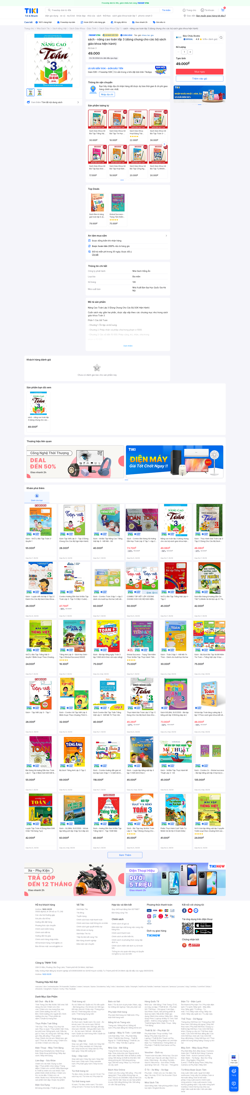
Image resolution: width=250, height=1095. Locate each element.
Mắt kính (131, 1015)
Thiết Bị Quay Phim (196, 1062)
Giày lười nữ (93, 1049)
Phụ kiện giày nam (84, 1064)
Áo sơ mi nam (88, 1024)
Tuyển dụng (82, 916)
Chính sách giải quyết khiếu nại (89, 927)
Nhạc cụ (127, 1062)
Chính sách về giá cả (120, 924)
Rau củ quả (44, 1029)
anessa (173, 986)
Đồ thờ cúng (118, 1062)
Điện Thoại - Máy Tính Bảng (49, 1048)
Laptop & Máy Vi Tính (164, 1018)
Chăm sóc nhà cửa (51, 1043)
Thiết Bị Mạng (122, 1040)
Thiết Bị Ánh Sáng (197, 1053)
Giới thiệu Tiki (82, 909)
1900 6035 (46, 974)
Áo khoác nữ (91, 1007)
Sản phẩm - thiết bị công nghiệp (161, 1019)
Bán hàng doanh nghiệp (86, 940)
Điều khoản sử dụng (85, 930)
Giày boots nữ (81, 1049)
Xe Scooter (167, 1075)
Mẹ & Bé (160, 1014)
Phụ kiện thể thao (197, 1027)
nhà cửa (91, 15)
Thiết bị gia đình (57, 1088)
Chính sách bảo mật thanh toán (89, 920)
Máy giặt (189, 1009)
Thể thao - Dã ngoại (156, 1009)
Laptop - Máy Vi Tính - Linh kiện (124, 1032)
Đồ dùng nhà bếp (42, 1088)
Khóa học (167, 1055)
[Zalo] (196, 910)
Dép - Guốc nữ (90, 1044)
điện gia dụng (51, 15)
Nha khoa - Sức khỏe (160, 1062)
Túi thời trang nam (81, 1081)
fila (67, 989)
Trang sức (112, 1025)
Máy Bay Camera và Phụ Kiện (197, 1063)
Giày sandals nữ (86, 1046)
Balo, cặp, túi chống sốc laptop (125, 1006)
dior (45, 986)
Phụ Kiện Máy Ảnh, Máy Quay (193, 1051)
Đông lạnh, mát (53, 1031)
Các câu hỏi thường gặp (45, 915)
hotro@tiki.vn (56, 943)
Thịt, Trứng (48, 1027)
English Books (159, 1088)
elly (108, 986)
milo (113, 986)
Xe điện (169, 1073)
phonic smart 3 (145, 15)
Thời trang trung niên (85, 1014)
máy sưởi (185, 1073)
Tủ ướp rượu (208, 1014)
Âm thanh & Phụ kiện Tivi (191, 1005)
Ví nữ (98, 1074)
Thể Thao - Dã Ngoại (191, 1019)
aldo (128, 986)
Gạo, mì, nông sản (48, 1033)
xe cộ (62, 15)
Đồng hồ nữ (122, 1025)
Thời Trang (167, 1005)
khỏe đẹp (81, 15)
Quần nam (88, 1022)
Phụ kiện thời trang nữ (117, 1015)
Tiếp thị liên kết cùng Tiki (87, 937)
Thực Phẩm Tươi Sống (46, 1023)
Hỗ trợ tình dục (56, 1077)
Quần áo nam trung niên (87, 1033)
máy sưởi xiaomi (200, 1082)
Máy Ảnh (203, 1065)
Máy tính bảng (47, 1055)
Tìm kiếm (166, 10)
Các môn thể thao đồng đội (198, 1033)
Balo (110, 1005)
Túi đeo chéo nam (86, 1084)
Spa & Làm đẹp (162, 1058)
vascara (38, 986)
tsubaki (73, 989)
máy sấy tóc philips (199, 1075)
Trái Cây (38, 1027)
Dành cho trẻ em (48, 1038)
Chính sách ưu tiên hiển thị (122, 936)
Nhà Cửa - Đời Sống (118, 1048)
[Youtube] (190, 910)
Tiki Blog (80, 913)
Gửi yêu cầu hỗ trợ (42, 918)
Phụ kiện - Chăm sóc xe (155, 1073)
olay (187, 986)
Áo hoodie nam (83, 1027)
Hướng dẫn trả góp (43, 936)
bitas (208, 986)
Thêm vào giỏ (199, 78)
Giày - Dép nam (80, 1056)
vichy (62, 989)
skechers (120, 986)
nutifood (142, 986)
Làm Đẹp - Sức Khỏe (45, 1060)
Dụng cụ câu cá (193, 1031)
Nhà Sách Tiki (152, 1082)
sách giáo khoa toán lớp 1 (124, 15)
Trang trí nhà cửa (115, 1051)
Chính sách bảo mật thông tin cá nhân (92, 923)
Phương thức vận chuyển (45, 925)
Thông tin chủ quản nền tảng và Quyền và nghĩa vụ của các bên (128, 952)
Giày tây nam (89, 1059)
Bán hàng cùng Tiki (120, 913)
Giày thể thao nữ (202, 1038)
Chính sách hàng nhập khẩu (46, 939)
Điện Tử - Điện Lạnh (191, 1001)
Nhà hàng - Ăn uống (158, 1060)
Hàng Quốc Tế (152, 1001)
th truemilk (64, 986)
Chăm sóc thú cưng (116, 1073)
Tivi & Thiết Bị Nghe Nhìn (159, 1022)
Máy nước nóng (196, 1011)
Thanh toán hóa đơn (153, 1055)
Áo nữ (74, 1005)
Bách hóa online (157, 1016)
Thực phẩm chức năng (49, 1066)
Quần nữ (89, 1005)
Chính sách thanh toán (121, 933)
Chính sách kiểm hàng (44, 929)
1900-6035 (47, 909)
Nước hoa (45, 1077)
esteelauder (53, 986)
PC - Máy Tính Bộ (119, 1043)
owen (79, 986)
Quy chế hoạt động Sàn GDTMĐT (126, 909)
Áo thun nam (77, 1022)
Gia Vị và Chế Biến (120, 1077)
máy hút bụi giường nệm (196, 1083)
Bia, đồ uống (44, 1036)
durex (93, 986)
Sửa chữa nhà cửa (120, 1053)
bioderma (101, 986)
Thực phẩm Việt (57, 1029)
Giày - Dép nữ (79, 1041)
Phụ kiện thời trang (117, 1012)
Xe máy (152, 1075)
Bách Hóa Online (116, 1070)
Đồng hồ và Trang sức (119, 1022)
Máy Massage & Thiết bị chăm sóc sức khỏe (51, 1069)
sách (99, 15)
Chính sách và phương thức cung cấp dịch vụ (127, 941)
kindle (150, 986)
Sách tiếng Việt (151, 1086)
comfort (201, 986)
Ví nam (74, 1084)
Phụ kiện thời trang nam (123, 1016)
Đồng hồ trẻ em (135, 1028)
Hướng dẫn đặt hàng (43, 922)
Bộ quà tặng (120, 1084)
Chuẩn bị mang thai (49, 1018)
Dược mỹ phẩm (58, 1080)
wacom (165, 986)
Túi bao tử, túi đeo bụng (94, 1087)
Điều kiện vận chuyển (85, 944)
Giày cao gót (77, 1044)
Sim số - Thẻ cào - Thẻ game (166, 1065)
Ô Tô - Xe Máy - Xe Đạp (156, 1070)
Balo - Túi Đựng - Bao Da (196, 1058)
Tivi (187, 1011)
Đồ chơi (61, 1005)
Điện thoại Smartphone (45, 1051)
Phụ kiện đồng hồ (120, 1028)
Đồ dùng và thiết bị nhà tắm (125, 1058)
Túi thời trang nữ (80, 1071)
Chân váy (89, 1009)
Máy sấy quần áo (194, 1014)
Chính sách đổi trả (42, 932)
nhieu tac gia (148, 35)
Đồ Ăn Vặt (117, 1080)
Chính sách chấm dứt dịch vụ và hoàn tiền (127, 947)
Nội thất (120, 1055)
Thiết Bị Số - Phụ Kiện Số (157, 1030)
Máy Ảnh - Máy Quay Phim (194, 1048)
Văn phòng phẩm (166, 1086)
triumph (134, 986)
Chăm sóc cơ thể (48, 1068)
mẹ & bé (71, 15)
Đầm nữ (81, 1005)
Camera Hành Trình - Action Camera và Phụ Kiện (197, 1055)
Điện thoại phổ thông (48, 1053)
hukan (55, 989)
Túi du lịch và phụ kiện (122, 1005)
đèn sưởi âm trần (193, 1089)
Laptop (131, 1043)
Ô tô (159, 1075)
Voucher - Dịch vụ (154, 1052)
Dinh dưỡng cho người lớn (50, 1014)
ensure (86, 986)
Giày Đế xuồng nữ (88, 1051)
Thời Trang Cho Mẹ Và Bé (46, 1005)
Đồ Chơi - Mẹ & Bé (44, 1001)
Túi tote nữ (87, 1076)
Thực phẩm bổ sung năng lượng (198, 1039)
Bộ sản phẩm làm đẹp (50, 1078)
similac (193, 986)
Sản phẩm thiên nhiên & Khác (50, 1072)
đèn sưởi (193, 1073)
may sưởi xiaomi (194, 1080)
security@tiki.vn (56, 946)
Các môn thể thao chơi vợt (197, 1034)
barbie (73, 986)
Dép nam (85, 1061)
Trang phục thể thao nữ (190, 1022)
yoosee (180, 986)
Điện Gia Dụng (42, 1085)
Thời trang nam (79, 1019)
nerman (157, 986)
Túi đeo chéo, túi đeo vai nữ (83, 1074)
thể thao (107, 15)
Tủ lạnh (189, 1007)
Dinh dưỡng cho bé (48, 1011)
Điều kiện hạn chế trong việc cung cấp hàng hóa (127, 928)
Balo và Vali (114, 1001)
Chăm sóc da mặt (42, 1064)
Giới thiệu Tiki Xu (83, 933)
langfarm (48, 989)
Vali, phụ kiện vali (134, 1007)
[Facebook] (184, 910)
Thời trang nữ (78, 1001)
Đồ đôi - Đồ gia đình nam (90, 1029)
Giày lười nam (77, 1059)
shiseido (39, 989)
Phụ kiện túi (98, 1076)
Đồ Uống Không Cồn (123, 1082)
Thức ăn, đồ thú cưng (48, 1040)
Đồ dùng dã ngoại (197, 1024)
